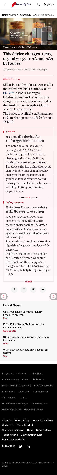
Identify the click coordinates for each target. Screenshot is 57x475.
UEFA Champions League (15, 403)
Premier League (41, 391)
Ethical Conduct (25, 425)
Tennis (22, 397)
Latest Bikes (8, 391)
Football (26, 379)
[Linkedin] (43, 289)
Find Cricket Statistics (13, 439)
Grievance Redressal (13, 430)
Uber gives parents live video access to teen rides (26, 339)
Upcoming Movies (11, 409)
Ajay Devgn (9, 331)
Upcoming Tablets (33, 409)
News (13, 14)
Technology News (28, 14)
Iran (5, 318)
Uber (6, 343)
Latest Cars (23, 391)
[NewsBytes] (21, 4)
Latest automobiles (44, 385)
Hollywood (38, 379)
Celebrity (21, 373)
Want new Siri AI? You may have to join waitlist (25, 351)
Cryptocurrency (10, 379)
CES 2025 (9, 93)
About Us (7, 420)
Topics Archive (10, 434)
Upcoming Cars (40, 403)
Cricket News (36, 373)
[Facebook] (14, 289)
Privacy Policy (22, 420)
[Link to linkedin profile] (28, 446)
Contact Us (8, 425)
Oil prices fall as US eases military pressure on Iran (22, 313)
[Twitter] (33, 289)
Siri (5, 356)
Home (5, 14)
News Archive (43, 430)
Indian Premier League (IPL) (16, 385)
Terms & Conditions (43, 420)
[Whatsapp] (24, 289)
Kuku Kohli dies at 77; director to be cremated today (23, 326)
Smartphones (9, 397)
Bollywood (7, 373)
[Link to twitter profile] (20, 446)
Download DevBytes (31, 434)
